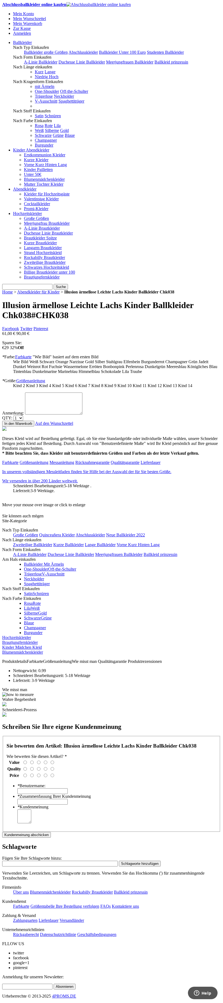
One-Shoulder (47, 91)
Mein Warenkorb (27, 23)
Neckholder (64, 96)
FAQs (105, 906)
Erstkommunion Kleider (44, 155)
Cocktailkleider (37, 203)
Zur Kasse (22, 28)
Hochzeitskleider (27, 213)
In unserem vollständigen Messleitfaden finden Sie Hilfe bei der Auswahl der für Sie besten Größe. (86, 471)
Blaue (70, 135)
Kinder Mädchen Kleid (22, 647)
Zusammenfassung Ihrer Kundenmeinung (54, 796)
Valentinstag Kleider (41, 199)
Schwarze (43, 135)
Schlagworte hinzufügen (140, 864)
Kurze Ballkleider (68, 544)
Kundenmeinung (32, 807)
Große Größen (36, 218)
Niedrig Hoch (46, 76)
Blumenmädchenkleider (44, 179)
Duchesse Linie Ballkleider (81, 62)
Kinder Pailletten (38, 169)
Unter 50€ (32, 174)
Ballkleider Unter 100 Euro (122, 52)
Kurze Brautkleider (40, 243)
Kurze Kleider (36, 159)
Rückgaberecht (26, 934)
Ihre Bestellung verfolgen (77, 906)
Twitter (26, 328)
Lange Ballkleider (100, 544)
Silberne (52, 130)
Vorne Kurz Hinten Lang (45, 164)
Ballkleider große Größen (46, 52)
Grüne (58, 135)
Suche (61, 287)
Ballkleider (22, 42)
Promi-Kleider (36, 208)
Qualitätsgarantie (125, 462)
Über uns (21, 892)
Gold (64, 130)
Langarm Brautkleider (43, 247)
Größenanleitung (30, 380)
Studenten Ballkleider (165, 52)
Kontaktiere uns (125, 906)
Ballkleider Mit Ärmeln (44, 564)
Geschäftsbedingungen (96, 934)
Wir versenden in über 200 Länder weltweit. (40, 481)
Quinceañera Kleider (57, 535)
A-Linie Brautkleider (42, 228)
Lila (57, 125)
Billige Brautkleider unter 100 (49, 272)
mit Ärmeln (44, 86)
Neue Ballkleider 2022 (125, 535)
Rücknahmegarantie (92, 462)
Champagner (46, 140)
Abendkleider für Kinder (38, 292)
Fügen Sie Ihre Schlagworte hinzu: (32, 858)
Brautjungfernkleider (42, 277)
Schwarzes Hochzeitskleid (46, 267)
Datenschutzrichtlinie (58, 934)
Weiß (39, 130)
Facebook (10, 328)
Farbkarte (23, 357)
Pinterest (40, 328)
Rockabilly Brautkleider (44, 257)
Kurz (39, 71)
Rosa (39, 125)
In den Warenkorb (18, 424)
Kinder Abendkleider (31, 150)
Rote (49, 125)
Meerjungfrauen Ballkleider (129, 62)
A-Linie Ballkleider (40, 62)
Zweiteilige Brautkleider (45, 262)
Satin (39, 115)
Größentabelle (43, 906)
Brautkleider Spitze (40, 238)
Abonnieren (64, 987)
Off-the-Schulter (74, 91)
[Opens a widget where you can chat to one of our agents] (203, 993)
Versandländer (72, 920)
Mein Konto (23, 13)
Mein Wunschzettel (29, 18)
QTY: (7, 418)
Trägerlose (44, 96)
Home (7, 292)
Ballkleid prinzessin (171, 62)
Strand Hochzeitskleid (43, 252)
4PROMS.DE (64, 996)
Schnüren (53, 115)
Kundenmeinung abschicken (26, 835)
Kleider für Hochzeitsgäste (47, 194)
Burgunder (44, 145)
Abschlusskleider (83, 52)
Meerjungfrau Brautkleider (47, 223)
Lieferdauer (150, 462)
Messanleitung (61, 462)
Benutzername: (31, 785)
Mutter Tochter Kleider (43, 184)
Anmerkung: (13, 413)
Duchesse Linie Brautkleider (48, 233)
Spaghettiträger (71, 101)
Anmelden (22, 33)
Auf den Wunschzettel (54, 423)
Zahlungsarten (25, 920)
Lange (50, 71)
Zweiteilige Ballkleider (32, 544)
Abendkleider (24, 189)
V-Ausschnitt (46, 101)
